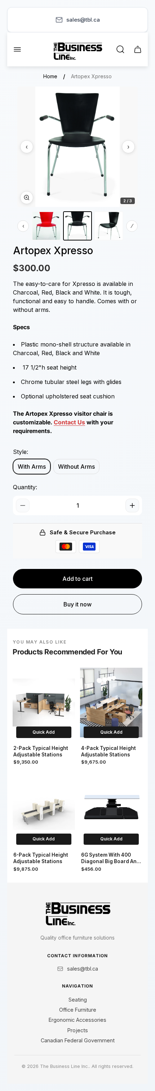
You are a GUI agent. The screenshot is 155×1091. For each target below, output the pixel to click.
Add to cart (77, 578)
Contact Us (69, 422)
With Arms (32, 466)
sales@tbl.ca (83, 20)
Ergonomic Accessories (77, 1020)
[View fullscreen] (26, 197)
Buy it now (77, 604)
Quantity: (25, 487)
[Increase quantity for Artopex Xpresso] (132, 505)
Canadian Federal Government (78, 1040)
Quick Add (43, 732)
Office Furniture (77, 1010)
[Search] (120, 49)
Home (50, 76)
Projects (77, 1030)
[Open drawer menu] (17, 49)
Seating (77, 1000)
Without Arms (76, 466)
